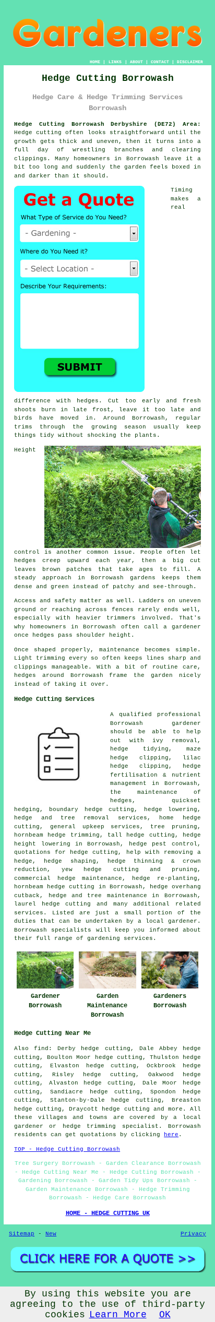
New (50, 1234)
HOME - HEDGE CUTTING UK (108, 1213)
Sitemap (21, 1234)
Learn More (118, 1314)
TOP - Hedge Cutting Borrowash (67, 1149)
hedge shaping (69, 861)
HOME (95, 61)
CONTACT (160, 61)
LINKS (115, 61)
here (171, 1135)
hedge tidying (139, 749)
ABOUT (136, 61)
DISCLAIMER (190, 61)
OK (165, 1314)
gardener (186, 723)
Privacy (193, 1234)
